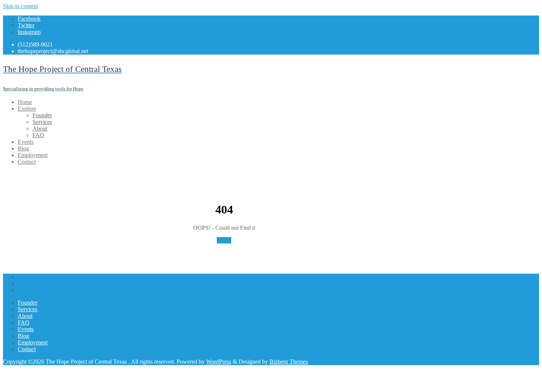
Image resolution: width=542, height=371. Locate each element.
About (25, 316)
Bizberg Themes (289, 361)
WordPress (218, 361)
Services (27, 309)
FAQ (23, 322)
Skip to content (20, 6)
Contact (27, 349)
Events (26, 329)
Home (224, 240)
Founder (27, 302)
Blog (23, 336)
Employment (33, 342)
